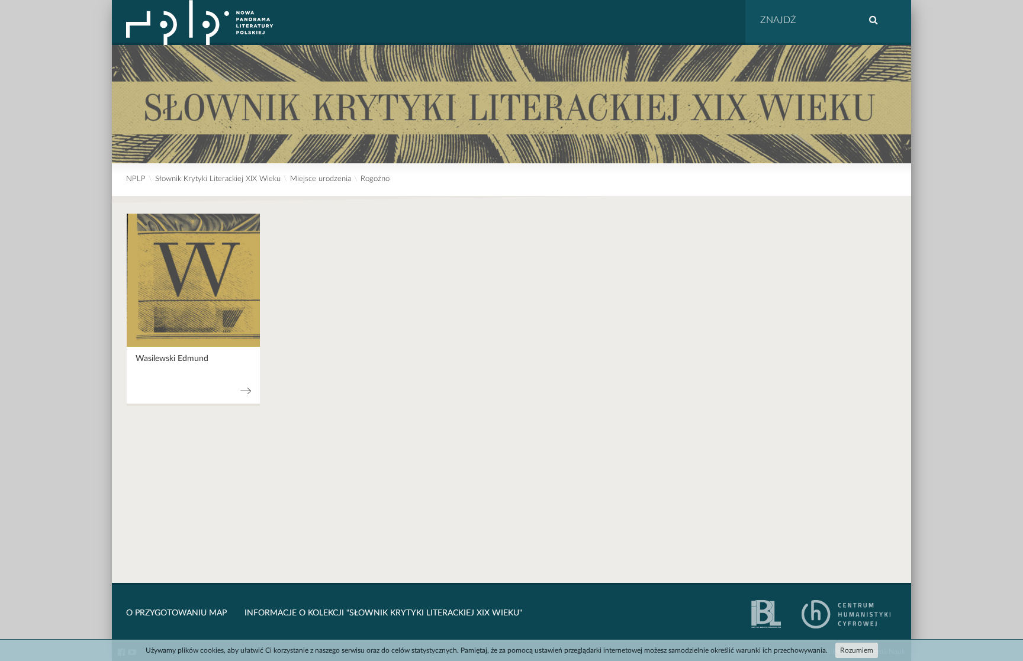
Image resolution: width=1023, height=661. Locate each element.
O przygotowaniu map (176, 613)
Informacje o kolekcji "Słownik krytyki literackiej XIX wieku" (383, 613)
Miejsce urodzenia (320, 179)
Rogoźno (375, 179)
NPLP (136, 179)
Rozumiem (856, 650)
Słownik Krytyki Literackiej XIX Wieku (218, 179)
